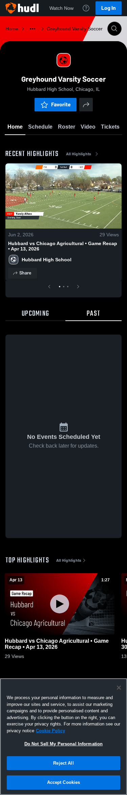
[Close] (118, 687)
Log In (108, 7)
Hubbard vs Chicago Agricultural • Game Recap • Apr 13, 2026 (62, 246)
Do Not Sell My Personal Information (63, 743)
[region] (63, 736)
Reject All (63, 763)
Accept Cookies (63, 782)
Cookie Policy (50, 730)
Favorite (61, 104)
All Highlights (78, 154)
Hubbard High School (46, 259)
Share (25, 273)
